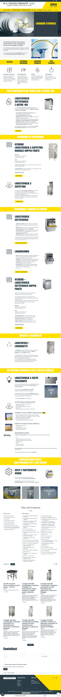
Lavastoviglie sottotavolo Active (29, 530)
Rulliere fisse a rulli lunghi (47, 532)
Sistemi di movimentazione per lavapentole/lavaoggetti (29, 561)
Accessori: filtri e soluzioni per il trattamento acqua (29, 558)
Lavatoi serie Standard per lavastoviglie (31, 541)
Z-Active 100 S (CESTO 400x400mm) (30, 550)
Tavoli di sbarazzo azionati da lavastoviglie (48, 544)
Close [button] (54, 563)
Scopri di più (18, 130)
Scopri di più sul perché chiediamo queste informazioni (13, 666)
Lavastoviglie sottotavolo (10, 517)
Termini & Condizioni (35, 692)
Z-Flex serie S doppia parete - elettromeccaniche (29, 545)
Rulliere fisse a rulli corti (46, 531)
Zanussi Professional (35, 683)
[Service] (3, 694)
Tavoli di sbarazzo (45, 539)
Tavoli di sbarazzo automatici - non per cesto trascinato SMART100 (49, 541)
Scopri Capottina (19, 201)
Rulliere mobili (45, 534)
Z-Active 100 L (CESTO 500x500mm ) (30, 543)
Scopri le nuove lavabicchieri (21, 271)
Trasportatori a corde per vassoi (48, 553)
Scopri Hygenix (19, 175)
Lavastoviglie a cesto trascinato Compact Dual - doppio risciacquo (49, 522)
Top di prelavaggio (45, 550)
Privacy (18, 685)
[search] (57, 10)
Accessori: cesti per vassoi (28, 555)
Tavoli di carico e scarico (47, 536)
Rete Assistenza (34, 681)
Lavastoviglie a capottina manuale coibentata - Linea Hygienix (30, 522)
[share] (55, 10)
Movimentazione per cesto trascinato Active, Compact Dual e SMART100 (12, 527)
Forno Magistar (26, 10)
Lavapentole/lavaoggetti (9, 523)
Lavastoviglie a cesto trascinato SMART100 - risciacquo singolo (48, 525)
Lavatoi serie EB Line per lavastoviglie (30, 540)
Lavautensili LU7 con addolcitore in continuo (30, 554)
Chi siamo (34, 10)
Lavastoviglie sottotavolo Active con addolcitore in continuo (30, 535)
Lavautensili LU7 (26, 551)
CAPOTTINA (9, 62)
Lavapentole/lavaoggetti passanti (48, 517)
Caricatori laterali (45, 546)
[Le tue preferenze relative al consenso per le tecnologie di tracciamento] (59, 695)
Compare (6, 591)
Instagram (56, 0)
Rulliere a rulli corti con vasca (48, 529)
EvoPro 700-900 (16, 10)
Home (4, 10)
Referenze (40, 10)
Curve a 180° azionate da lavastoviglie (49, 549)
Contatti (49, 10)
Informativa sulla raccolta (20, 695)
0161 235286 (39, 691)
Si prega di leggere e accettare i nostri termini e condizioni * (16, 664)
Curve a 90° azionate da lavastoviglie (49, 552)
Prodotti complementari (9, 529)
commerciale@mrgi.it (48, 691)
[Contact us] (58, 694)
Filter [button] (29, 510)
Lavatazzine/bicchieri (9, 515)
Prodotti (32, 680)
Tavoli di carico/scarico (28, 529)
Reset (13, 564)
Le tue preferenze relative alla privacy (35, 695)
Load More (30, 644)
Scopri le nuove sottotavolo (21, 242)
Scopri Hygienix (19, 327)
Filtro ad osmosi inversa (9, 522)
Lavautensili (7, 519)
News (18, 683)
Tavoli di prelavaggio (46, 537)
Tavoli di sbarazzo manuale (47, 547)
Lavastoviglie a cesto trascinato (11, 525)
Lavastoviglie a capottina (10, 520)
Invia (5, 669)
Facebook (53, 0)
